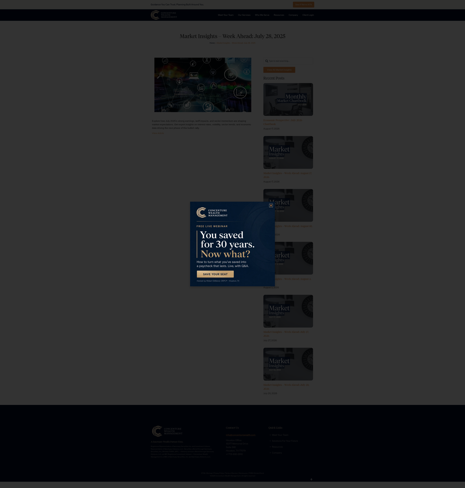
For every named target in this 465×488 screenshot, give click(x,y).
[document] (232, 244)
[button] (271, 205)
